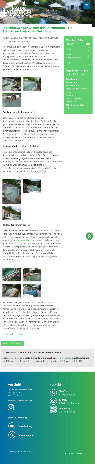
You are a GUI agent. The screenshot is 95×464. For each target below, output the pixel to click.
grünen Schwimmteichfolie (22, 240)
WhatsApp (64, 408)
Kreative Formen (73, 85)
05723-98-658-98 (67, 394)
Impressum (69, 453)
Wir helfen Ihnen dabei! (12, 334)
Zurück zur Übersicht (12, 343)
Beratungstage (26, 435)
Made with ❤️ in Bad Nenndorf (20, 400)
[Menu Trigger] (86, 5)
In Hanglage (71, 102)
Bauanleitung (25, 426)
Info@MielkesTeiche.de (69, 403)
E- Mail (63, 400)
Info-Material (65, 358)
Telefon (63, 391)
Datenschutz (81, 453)
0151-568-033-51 (67, 412)
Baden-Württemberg (75, 74)
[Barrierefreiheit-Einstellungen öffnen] (89, 236)
